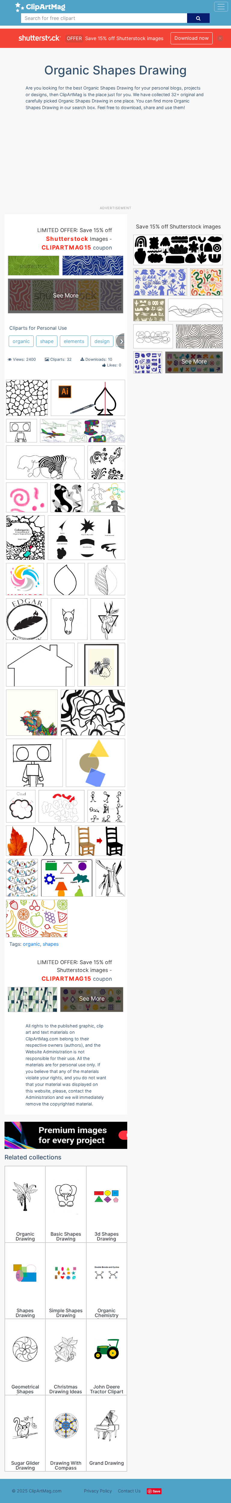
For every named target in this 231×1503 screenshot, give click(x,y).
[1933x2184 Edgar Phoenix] (27, 622)
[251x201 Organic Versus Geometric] (93, 715)
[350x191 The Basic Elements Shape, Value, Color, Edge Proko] (39, 843)
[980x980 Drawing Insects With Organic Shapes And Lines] (25, 582)
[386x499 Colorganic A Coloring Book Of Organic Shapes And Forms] (25, 540)
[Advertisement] (118, 160)
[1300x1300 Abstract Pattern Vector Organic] (27, 400)
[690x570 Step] (61, 809)
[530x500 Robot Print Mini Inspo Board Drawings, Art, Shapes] (34, 765)
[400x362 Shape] (95, 765)
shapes (51, 944)
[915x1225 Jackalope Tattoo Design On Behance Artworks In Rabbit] (108, 621)
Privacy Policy (98, 1490)
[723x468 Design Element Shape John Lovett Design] (86, 540)
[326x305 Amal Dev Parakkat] (106, 500)
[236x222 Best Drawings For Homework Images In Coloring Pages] (21, 433)
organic (21, 341)
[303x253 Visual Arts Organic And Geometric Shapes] (66, 880)
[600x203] (82, 433)
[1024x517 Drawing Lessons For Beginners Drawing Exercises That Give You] (45, 465)
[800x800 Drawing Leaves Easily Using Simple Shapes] (66, 582)
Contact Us (129, 1490)
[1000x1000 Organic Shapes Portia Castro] (31, 715)
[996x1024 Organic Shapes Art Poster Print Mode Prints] (101, 667)
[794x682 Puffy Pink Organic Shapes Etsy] (26, 500)
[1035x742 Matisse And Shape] (40, 667)
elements (74, 341)
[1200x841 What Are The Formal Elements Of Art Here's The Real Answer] (36, 921)
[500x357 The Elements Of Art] (100, 843)
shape (47, 341)
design (101, 341)
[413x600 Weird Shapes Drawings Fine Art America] (110, 880)
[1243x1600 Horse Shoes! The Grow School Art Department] (69, 622)
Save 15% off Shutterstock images (178, 226)
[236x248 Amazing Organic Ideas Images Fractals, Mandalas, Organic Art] (106, 465)
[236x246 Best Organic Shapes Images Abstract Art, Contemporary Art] (67, 500)
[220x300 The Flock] (22, 880)
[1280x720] (88, 401)
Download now (191, 38)
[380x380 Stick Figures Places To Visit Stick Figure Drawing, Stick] (106, 808)
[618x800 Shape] (20, 809)
